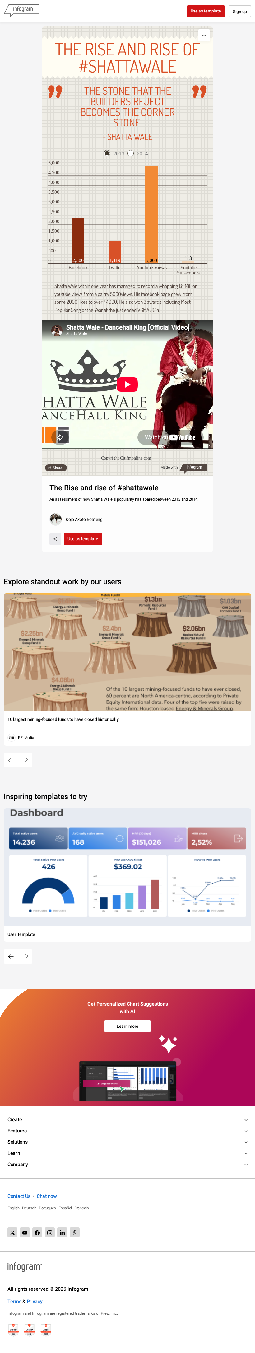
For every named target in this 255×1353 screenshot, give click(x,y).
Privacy (35, 1301)
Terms (14, 1301)
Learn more (127, 1026)
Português (47, 1208)
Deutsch (29, 1208)
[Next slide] (25, 760)
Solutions (17, 1142)
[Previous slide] (11, 760)
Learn (13, 1153)
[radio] (116, 153)
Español (65, 1208)
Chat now (47, 1196)
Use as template (206, 10)
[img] (78, 240)
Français (81, 1208)
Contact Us (18, 1196)
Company (17, 1164)
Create (14, 1119)
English (13, 1208)
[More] (204, 35)
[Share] (55, 539)
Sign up (240, 11)
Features (17, 1131)
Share (57, 468)
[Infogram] (21, 11)
